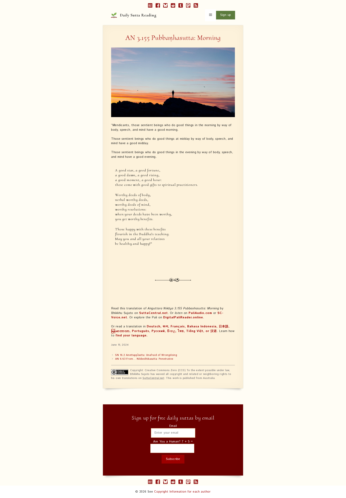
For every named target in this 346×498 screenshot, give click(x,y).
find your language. (132, 335)
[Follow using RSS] (196, 6)
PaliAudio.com (200, 313)
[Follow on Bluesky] (165, 6)
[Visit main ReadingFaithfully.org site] (150, 6)
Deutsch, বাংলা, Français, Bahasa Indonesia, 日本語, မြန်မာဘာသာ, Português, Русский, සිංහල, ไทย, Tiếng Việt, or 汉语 (170, 328)
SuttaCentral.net (153, 313)
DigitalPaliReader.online (183, 317)
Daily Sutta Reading (138, 15)
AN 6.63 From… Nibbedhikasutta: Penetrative (144, 359)
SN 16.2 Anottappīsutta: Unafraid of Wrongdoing (146, 355)
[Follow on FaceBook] (158, 6)
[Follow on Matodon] (188, 6)
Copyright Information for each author (182, 492)
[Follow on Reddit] (173, 6)
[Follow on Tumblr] (180, 6)
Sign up (225, 15)
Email (173, 426)
